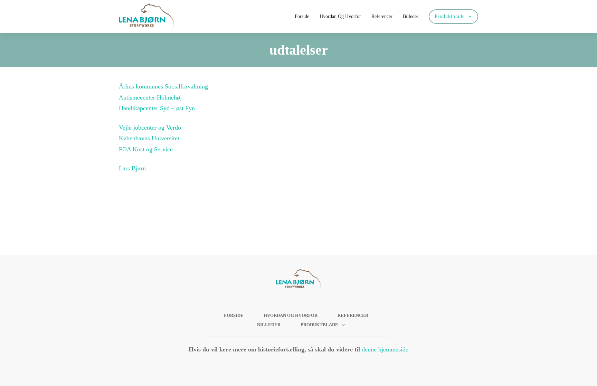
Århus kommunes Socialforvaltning (163, 86)
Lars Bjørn (133, 168)
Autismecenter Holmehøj (150, 97)
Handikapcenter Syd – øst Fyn (157, 108)
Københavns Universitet (149, 138)
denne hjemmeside (385, 349)
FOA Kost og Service (146, 149)
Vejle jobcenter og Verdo (150, 127)
